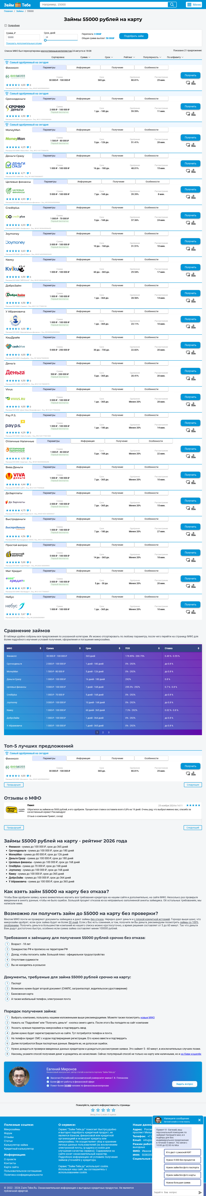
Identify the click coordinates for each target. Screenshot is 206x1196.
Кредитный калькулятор (19, 1148)
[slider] (45, 40)
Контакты (10, 1163)
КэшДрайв (13, 337)
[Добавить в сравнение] (193, 82)
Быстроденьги (15, 519)
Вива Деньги (14, 467)
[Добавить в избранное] (188, 82)
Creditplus (12, 207)
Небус (10, 596)
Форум (8, 1133)
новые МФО (147, 1017)
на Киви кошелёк (191, 1053)
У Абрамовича (15, 311)
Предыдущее (14, 784)
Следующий (193, 827)
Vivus (9, 389)
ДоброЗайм (13, 285)
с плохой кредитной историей (152, 919)
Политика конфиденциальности (23, 1174)
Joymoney (12, 233)
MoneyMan (13, 129)
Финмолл (12, 67)
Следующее (193, 784)
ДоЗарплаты (14, 493)
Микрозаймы (12, 1129)
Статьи (8, 1141)
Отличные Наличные (20, 441)
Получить (190, 75)
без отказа (97, 919)
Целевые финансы (18, 181)
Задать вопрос (184, 1084)
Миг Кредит (14, 571)
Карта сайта (11, 1167)
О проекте (10, 1159)
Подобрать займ (134, 36)
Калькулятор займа (16, 1144)
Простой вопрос (17, 545)
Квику (10, 259)
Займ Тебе (17, 5)
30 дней (73, 922)
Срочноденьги (15, 98)
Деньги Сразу (15, 155)
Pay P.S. (11, 415)
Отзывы (9, 1137)
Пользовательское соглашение (23, 1170)
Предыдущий (14, 827)
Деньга (10, 363)
